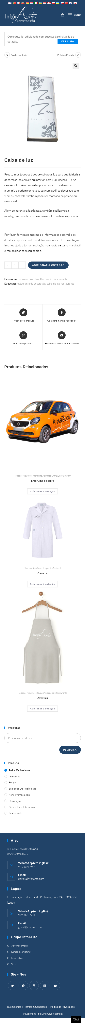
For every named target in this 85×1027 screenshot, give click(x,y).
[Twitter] (12, 985)
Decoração (46, 279)
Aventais (42, 698)
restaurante (67, 283)
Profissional (55, 568)
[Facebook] (23, 985)
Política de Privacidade (62, 1007)
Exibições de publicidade (22, 788)
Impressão (37, 475)
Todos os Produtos (28, 279)
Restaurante (61, 279)
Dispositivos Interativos (22, 807)
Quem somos (14, 1007)
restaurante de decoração (30, 283)
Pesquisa (70, 749)
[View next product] (78, 55)
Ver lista (67, 41)
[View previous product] (7, 55)
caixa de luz (53, 283)
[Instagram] (34, 985)
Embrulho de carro (42, 480)
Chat (76, 1019)
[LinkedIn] (44, 985)
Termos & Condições (36, 1007)
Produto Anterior (19, 54)
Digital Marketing (21, 951)
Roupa (45, 568)
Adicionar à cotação (48, 265)
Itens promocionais (19, 794)
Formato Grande (50, 475)
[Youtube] (55, 985)
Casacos (42, 573)
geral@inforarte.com (31, 879)
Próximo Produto (65, 54)
